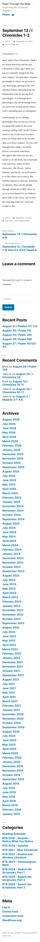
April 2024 (9, 540)
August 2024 (11, 523)
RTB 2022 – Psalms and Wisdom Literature (17, 856)
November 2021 (12, 666)
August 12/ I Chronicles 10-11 (15, 383)
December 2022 (12, 610)
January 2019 (11, 814)
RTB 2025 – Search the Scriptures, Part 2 (17, 878)
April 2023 (9, 593)
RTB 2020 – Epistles (15, 845)
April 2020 (9, 748)
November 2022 (12, 614)
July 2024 (8, 527)
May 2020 (9, 744)
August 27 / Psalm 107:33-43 (19, 345)
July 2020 (8, 735)
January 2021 (11, 709)
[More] (13, 15)
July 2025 (8, 475)
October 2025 (11, 462)
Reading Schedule (14, 833)
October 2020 (11, 722)
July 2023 (8, 580)
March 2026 (10, 441)
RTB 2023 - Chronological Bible (17, 221)
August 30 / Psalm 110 (16, 330)
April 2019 (9, 801)
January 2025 (11, 501)
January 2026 (11, 449)
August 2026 (10, 419)
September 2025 (13, 467)
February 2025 (11, 497)
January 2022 (11, 657)
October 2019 (11, 775)
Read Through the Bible (16, 3)
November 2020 (13, 718)
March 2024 (10, 545)
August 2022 (10, 627)
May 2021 (8, 692)
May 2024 (9, 536)
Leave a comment (12, 44)
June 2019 (9, 792)
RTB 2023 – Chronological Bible (19, 863)
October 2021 (11, 670)
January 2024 (11, 553)
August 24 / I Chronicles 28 (17, 375)
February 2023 (11, 601)
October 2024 (11, 514)
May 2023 (8, 588)
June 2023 (9, 584)
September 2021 (13, 675)
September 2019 (13, 779)
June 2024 (9, 532)
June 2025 (9, 480)
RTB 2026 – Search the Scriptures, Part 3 (17, 886)
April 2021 (9, 696)
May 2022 (8, 640)
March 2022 (10, 649)
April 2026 (9, 436)
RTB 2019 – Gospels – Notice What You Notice (17, 840)
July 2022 (8, 632)
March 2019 (10, 805)
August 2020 (11, 731)
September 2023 (13, 571)
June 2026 (9, 428)
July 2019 (8, 788)
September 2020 (13, 727)
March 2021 (10, 701)
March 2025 (10, 493)
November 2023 (12, 562)
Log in (6, 907)
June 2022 (9, 636)
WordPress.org (12, 920)
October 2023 (11, 567)
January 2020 (11, 761)
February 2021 (11, 705)
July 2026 (8, 423)
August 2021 (10, 679)
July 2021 (8, 683)
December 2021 (12, 662)
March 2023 (10, 597)
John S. (8, 41)
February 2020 (12, 757)
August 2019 (10, 783)
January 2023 (11, 606)
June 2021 (9, 688)
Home (6, 14)
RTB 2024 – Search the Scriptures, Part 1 (17, 871)
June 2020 (9, 740)
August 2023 (10, 575)
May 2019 (8, 796)
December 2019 (12, 766)
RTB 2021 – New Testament (20, 850)
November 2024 (13, 510)
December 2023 (12, 558)
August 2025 (10, 471)
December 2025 (12, 454)
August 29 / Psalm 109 (17, 334)
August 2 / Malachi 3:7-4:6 (16, 398)
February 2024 (12, 549)
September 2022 (13, 623)
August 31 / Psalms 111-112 (19, 326)
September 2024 (13, 519)
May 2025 (8, 484)
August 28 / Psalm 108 (17, 339)
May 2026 (8, 432)
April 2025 (9, 488)
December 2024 (13, 506)
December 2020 (13, 714)
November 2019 (12, 770)
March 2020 (10, 753)
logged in (19, 280)
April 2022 (9, 644)
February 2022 (11, 653)
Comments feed (12, 915)
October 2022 (11, 619)
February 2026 (11, 445)
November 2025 (12, 458)
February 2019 (11, 809)
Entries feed (10, 911)
